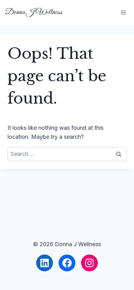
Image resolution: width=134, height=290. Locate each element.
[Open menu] (123, 12)
